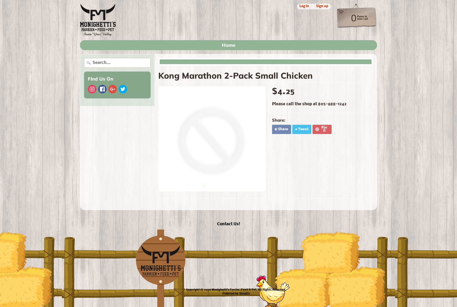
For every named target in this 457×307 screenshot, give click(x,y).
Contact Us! (228, 224)
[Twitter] (123, 89)
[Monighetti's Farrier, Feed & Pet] (98, 20)
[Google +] (112, 89)
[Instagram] (92, 89)
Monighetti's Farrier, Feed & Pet (234, 289)
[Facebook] (102, 89)
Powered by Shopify (236, 293)
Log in (304, 6)
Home (228, 45)
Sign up (322, 6)
